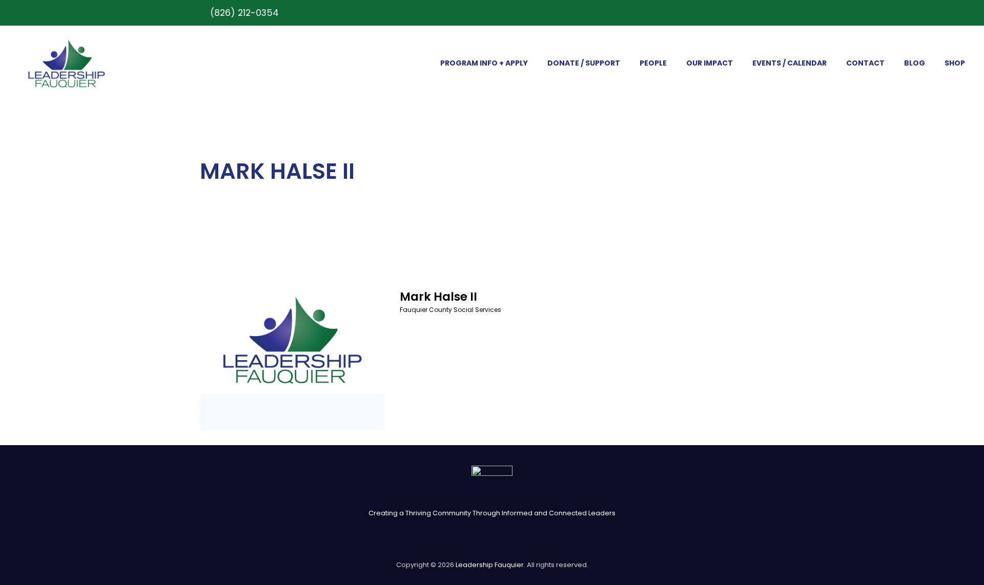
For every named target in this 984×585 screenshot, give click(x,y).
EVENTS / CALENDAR (789, 63)
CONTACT (865, 63)
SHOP (955, 63)
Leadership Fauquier (490, 565)
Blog (914, 63)
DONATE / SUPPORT (583, 63)
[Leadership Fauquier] (66, 63)
